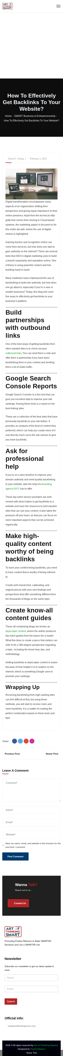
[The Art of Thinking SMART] (7, 6)
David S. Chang (16, 158)
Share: (5, 741)
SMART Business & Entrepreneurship (34, 116)
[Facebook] (14, 741)
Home (8, 116)
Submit (11, 1001)
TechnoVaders (37, 1049)
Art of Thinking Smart (45, 1045)
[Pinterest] (32, 741)
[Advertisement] (31, 45)
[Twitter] (20, 741)
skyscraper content (16, 631)
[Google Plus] (26, 741)
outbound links (13, 353)
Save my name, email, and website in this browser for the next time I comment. (33, 845)
